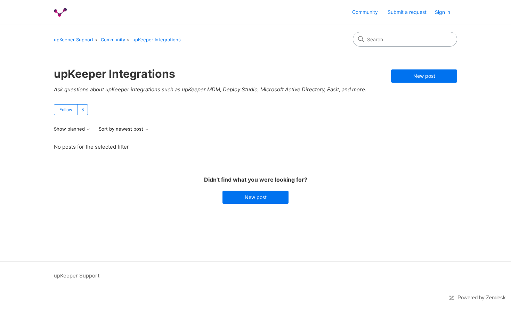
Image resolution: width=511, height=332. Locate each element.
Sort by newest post (122, 129)
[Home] (60, 12)
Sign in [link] (442, 12)
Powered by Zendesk (481, 297)
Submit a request (407, 12)
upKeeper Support (74, 39)
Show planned (70, 129)
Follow (65, 109)
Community (365, 12)
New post (424, 76)
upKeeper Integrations (156, 39)
